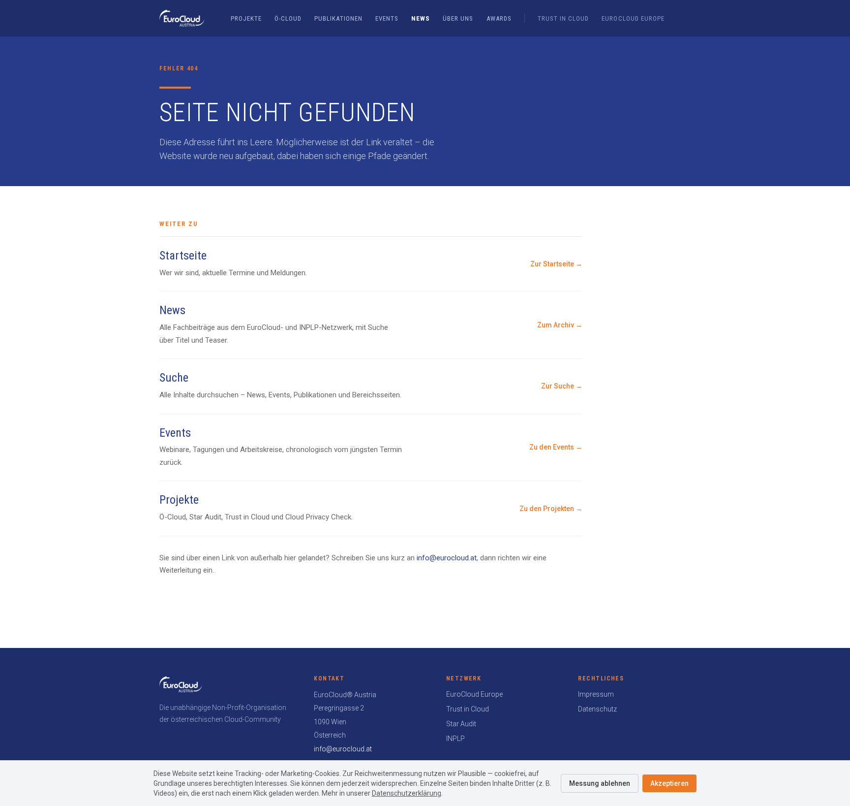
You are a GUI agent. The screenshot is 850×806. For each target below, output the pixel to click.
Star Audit (461, 724)
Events (386, 18)
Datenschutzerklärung (406, 793)
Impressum (596, 694)
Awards (499, 18)
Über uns (458, 18)
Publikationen (338, 18)
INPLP (455, 738)
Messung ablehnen (599, 783)
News (420, 18)
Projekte (246, 18)
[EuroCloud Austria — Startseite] (182, 18)
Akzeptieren (669, 783)
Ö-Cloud (288, 18)
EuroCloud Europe (633, 18)
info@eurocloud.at (447, 557)
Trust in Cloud (563, 18)
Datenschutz (597, 709)
